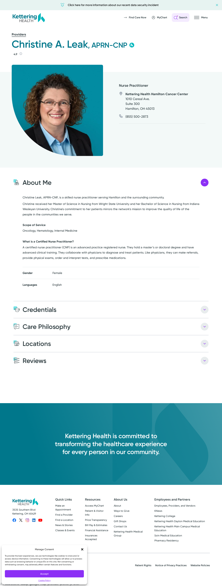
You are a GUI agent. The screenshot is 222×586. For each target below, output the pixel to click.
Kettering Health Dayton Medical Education (179, 521)
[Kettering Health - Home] (28, 17)
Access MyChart (94, 505)
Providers (19, 34)
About (117, 505)
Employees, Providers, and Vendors (174, 505)
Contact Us (120, 526)
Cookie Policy (44, 580)
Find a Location (64, 519)
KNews (158, 510)
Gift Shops (120, 521)
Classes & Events (65, 530)
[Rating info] (21, 53)
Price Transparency (96, 519)
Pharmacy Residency (166, 540)
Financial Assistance (96, 530)
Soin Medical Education (168, 535)
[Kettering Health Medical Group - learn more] (131, 45)
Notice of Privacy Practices (171, 565)
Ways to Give (121, 510)
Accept (44, 573)
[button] (82, 549)
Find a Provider (64, 514)
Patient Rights (143, 565)
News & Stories (64, 525)
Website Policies (200, 565)
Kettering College (164, 516)
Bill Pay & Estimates (96, 525)
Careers (118, 516)
